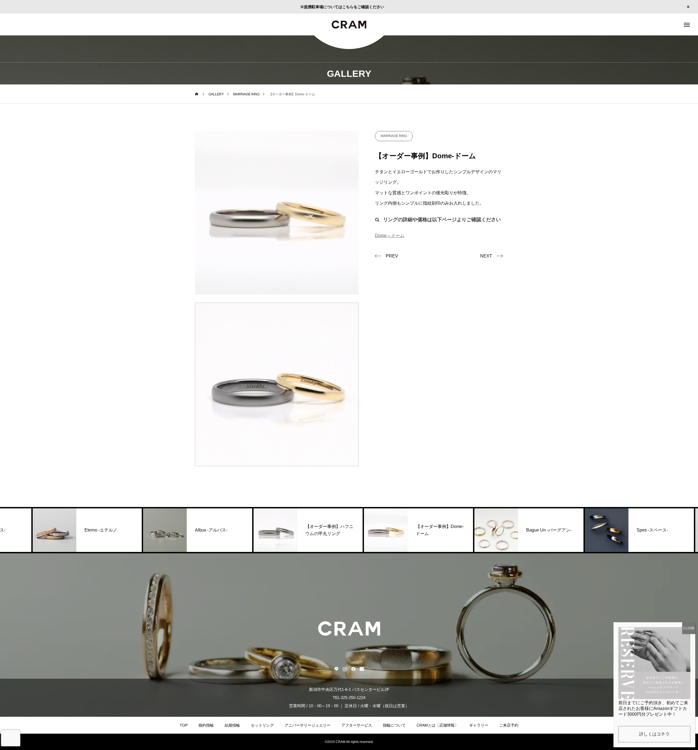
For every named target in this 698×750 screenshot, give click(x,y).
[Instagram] (344, 668)
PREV (392, 256)
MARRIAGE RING (394, 136)
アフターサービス (356, 725)
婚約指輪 (206, 725)
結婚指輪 (232, 725)
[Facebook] (353, 668)
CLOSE (688, 628)
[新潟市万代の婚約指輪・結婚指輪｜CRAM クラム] (349, 24)
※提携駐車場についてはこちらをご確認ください (342, 7)
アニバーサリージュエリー (307, 725)
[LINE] (336, 668)
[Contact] (361, 668)
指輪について (394, 725)
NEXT (486, 256)
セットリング (262, 725)
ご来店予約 (508, 725)
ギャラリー (478, 725)
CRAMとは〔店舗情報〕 (437, 725)
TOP (184, 725)
